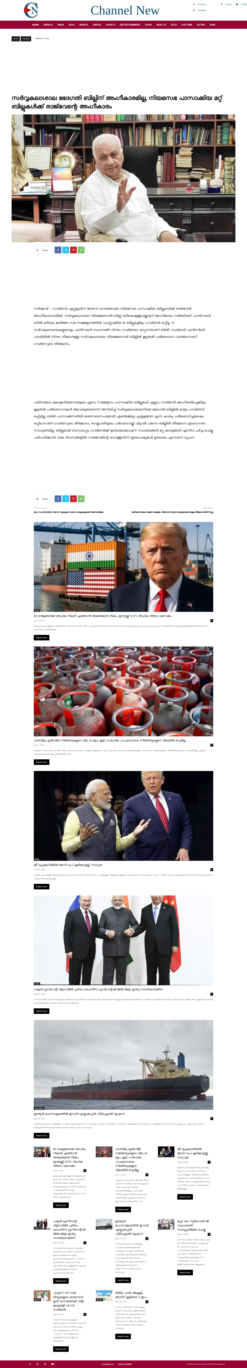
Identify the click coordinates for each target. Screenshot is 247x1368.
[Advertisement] (123, 69)
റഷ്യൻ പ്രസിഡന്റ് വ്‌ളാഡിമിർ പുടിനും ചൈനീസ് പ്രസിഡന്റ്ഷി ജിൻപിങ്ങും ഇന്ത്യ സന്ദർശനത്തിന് (98, 989)
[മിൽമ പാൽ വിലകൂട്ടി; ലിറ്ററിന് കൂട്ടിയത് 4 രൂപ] (104, 1295)
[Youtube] (237, 4)
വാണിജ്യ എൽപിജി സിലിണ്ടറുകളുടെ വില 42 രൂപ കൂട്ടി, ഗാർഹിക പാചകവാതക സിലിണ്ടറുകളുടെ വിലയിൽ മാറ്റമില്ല (110, 740)
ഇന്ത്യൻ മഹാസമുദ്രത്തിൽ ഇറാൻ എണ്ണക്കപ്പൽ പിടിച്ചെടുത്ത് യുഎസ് (79, 1114)
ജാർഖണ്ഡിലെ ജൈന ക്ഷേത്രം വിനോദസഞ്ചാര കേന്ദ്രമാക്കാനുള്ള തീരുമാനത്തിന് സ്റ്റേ (172, 512)
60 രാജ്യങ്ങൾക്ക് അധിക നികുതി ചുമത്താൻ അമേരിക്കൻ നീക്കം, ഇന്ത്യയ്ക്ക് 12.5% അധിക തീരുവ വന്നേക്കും (102, 616)
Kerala (16, 39)
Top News (26, 39)
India (37, 610)
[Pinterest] (73, 250)
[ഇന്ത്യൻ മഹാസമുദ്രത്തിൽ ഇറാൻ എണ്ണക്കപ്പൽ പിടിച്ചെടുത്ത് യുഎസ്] (123, 1065)
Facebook (202, 4)
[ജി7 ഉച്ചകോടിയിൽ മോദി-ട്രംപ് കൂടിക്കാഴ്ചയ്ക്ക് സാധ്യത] (123, 816)
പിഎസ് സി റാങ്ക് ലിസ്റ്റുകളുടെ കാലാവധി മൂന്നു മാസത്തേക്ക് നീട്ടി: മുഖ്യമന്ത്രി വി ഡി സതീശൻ (68, 1301)
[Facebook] (194, 4)
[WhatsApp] (81, 250)
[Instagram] (194, 10)
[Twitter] (221, 4)
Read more (41, 637)
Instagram (202, 10)
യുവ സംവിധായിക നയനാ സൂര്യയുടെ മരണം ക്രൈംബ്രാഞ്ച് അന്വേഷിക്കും (68, 512)
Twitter (229, 4)
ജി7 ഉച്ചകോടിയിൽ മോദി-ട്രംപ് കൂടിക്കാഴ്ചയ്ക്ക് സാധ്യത (68, 865)
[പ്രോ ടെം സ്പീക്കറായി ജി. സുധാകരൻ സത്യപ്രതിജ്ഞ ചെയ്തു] (166, 1224)
